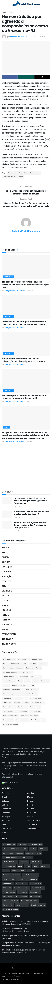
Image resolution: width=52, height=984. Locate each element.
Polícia (11, 12)
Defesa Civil (27, 672)
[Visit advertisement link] (26, 467)
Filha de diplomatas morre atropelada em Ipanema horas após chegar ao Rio (24, 397)
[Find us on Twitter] (13, 968)
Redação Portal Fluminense (21, 36)
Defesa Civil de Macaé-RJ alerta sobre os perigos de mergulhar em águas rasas (30, 500)
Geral (4, 586)
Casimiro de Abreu (33, 668)
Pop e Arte (7, 624)
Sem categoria (9, 634)
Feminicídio (36, 677)
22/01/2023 (18, 506)
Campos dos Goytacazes (13, 668)
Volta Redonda (22, 720)
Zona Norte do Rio (38, 720)
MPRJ (23, 685)
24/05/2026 (30, 365)
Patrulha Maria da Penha (13, 177)
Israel (35, 681)
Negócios (6, 610)
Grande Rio (8, 277)
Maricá (14, 685)
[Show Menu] (3, 4)
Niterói (31, 685)
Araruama (12, 173)
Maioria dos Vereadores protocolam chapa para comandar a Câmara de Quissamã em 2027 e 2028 (25, 922)
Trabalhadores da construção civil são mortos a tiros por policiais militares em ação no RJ (25, 284)
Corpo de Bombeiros (11, 672)
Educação (6, 576)
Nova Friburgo (8, 694)
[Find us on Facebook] (2, 968)
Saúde (5, 629)
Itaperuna (44, 681)
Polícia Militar (21, 698)
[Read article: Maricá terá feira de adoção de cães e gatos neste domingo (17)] (7, 514)
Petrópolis (33, 694)
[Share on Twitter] (42, 77)
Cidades (5, 557)
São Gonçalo (35, 711)
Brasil (6, 427)
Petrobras (21, 694)
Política (6, 620)
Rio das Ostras (37, 703)
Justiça (6, 600)
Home (4, 12)
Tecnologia (7, 639)
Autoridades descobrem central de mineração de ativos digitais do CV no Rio (23, 360)
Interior (6, 596)
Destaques (7, 567)
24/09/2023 (18, 531)
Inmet (27, 681)
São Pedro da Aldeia (29, 716)
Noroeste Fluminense (11, 690)
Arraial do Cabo (36, 659)
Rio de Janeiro (9, 707)
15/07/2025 (41, 36)
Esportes (6, 581)
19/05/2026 (30, 402)
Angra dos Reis (9, 659)
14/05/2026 (30, 441)
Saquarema (35, 707)
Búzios (33, 664)
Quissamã (7, 703)
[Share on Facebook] (10, 77)
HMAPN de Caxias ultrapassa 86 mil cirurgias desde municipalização (15, 929)
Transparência (9, 644)
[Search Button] (49, 4)
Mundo (5, 605)
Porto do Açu (35, 698)
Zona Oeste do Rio (10, 724)
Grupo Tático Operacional (29, 173)
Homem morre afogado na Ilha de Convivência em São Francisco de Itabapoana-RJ (30, 525)
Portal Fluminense (17, 974)
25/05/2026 (30, 328)
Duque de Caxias (10, 677)
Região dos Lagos (21, 703)
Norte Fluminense (30, 690)
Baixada (5, 547)
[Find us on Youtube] (6, 968)
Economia (6, 571)
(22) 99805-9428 (11, 782)
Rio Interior (22, 707)
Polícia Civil (8, 698)
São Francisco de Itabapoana (15, 711)
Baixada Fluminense (11, 664)
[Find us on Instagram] (9, 968)
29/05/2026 (30, 291)
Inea (20, 681)
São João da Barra (10, 716)
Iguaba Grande (9, 681)
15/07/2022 (18, 517)
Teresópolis (8, 720)
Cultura (6, 562)
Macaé (6, 685)
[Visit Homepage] (26, 3)
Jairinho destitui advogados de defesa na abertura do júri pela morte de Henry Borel (24, 323)
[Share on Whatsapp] (26, 77)
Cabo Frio (43, 664)
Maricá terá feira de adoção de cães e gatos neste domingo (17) (31, 512)
